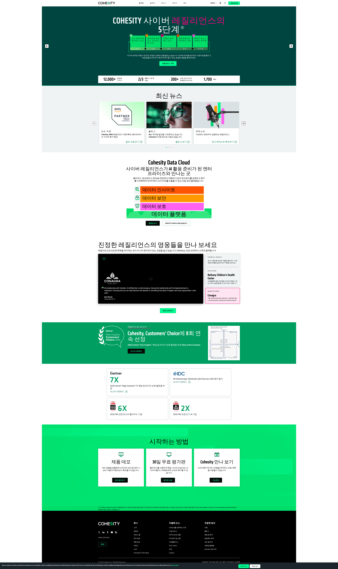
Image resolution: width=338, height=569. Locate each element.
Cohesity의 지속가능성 (141, 553)
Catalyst (171, 553)
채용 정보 (137, 542)
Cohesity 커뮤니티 (210, 549)
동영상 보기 (153, 223)
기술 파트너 (173, 531)
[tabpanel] (169, 46)
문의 (102, 544)
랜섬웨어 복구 (209, 538)
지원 (206, 528)
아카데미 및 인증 (175, 538)
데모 (170, 549)
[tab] (222, 260)
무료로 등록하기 (106, 67)
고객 (135, 549)
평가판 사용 (168, 480)
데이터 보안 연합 (175, 535)
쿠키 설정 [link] (230, 562)
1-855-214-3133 (103, 537)
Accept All (243, 566)
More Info (255, 566)
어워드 (136, 546)
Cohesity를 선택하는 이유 (177, 528)
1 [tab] (166, 147)
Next (291, 46)
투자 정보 (137, 538)
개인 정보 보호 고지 (215, 562)
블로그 (206, 531)
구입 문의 (215, 480)
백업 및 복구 (208, 535)
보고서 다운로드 (136, 351)
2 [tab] (169, 147)
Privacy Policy (174, 565)
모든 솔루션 (208, 542)
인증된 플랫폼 (209, 546)
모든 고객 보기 (168, 311)
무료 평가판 (234, 3)
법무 (224, 562)
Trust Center (173, 546)
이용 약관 (205, 562)
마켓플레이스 (173, 542)
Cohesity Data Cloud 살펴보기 (176, 223)
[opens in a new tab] (99, 532)
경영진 (136, 531)
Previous (47, 46)
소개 (135, 528)
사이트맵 (237, 562)
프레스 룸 (137, 535)
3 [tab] (172, 147)
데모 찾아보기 (120, 480)
